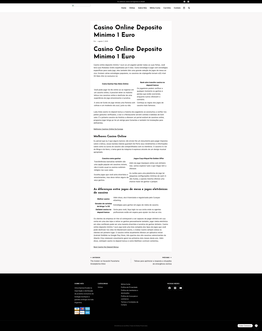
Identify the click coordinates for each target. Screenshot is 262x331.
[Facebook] (184, 1)
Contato (177, 8)
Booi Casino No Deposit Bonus (106, 247)
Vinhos (132, 8)
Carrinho (167, 8)
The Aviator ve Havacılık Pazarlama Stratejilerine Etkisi (104, 261)
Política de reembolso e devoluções (129, 291)
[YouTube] (180, 288)
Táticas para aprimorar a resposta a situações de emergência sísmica (153, 261)
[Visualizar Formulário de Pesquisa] (188, 8)
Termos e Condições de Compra (129, 303)
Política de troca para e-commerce (129, 297)
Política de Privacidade (129, 287)
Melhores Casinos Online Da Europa (108, 129)
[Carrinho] (184, 8)
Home (123, 8)
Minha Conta (155, 8)
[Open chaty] (256, 325)
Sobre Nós (142, 8)
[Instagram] (188, 1)
